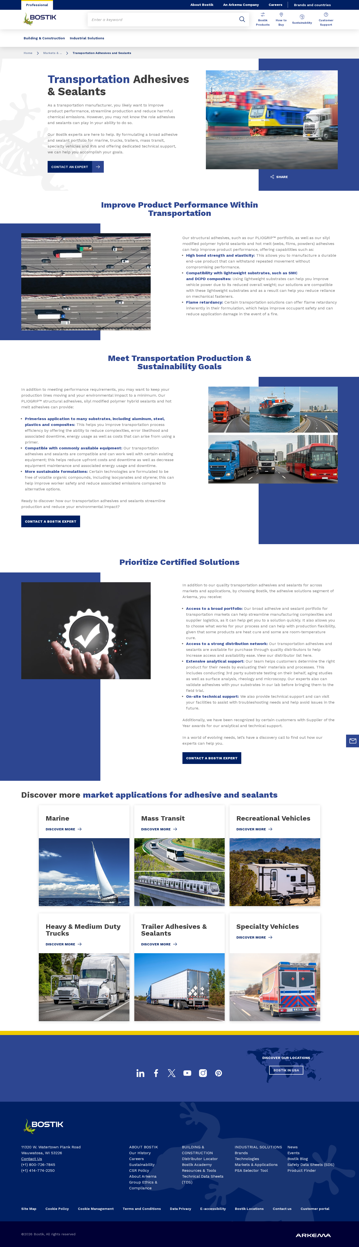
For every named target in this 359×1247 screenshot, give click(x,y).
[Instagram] (203, 1073)
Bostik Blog (297, 1158)
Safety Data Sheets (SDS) (310, 1164)
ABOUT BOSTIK (143, 1147)
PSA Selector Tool (251, 1170)
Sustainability (302, 22)
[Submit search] (242, 19)
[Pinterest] (218, 1073)
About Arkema (143, 1176)
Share (281, 177)
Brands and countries (312, 5)
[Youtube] (187, 1073)
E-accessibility (213, 1209)
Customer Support (326, 22)
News (292, 1147)
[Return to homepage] (43, 19)
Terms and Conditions (142, 1209)
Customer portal (315, 1209)
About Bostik (201, 5)
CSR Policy (139, 1170)
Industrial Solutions (87, 38)
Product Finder (301, 1170)
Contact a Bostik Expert (50, 521)
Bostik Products (263, 22)
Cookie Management (96, 1209)
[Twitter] (172, 1073)
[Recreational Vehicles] (275, 855)
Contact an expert (69, 167)
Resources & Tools (199, 1170)
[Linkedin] (140, 1073)
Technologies (247, 1158)
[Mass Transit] (179, 855)
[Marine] (84, 855)
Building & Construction (44, 38)
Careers (275, 5)
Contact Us (31, 1158)
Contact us (282, 1209)
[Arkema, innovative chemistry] (47, 1136)
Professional (37, 5)
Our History (140, 1153)
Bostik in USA (286, 1070)
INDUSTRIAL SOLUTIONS (258, 1147)
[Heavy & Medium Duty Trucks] (84, 967)
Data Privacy (180, 1209)
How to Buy (281, 22)
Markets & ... (52, 53)
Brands (241, 1153)
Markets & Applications (256, 1164)
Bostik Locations (249, 1209)
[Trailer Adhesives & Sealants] (179, 967)
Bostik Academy (197, 1164)
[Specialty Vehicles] (275, 967)
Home (28, 53)
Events (293, 1153)
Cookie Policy (57, 1209)
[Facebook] (156, 1073)
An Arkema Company (241, 5)
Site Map (28, 1209)
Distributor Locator (200, 1158)
